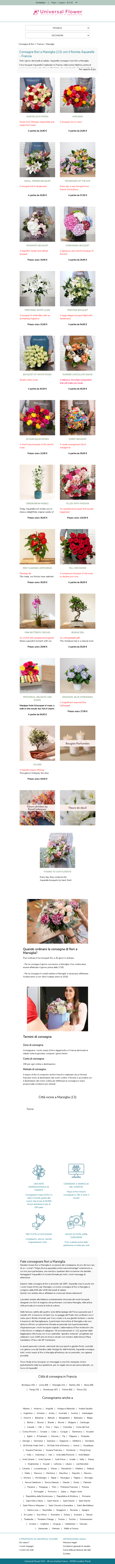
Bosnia (40, 1422)
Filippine (73, 1436)
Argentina (27, 1413)
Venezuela (43, 1528)
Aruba (51, 1413)
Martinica (50, 1473)
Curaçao (64, 1431)
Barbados (78, 1417)
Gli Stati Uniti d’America (58, 1445)
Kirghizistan (33, 1464)
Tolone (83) (67, 1389)
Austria (74, 1413)
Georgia (26, 1440)
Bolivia (30, 1422)
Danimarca (77, 1431)
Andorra (37, 1408)
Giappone (63, 1440)
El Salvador (42, 1436)
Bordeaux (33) (28, 1385)
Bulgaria (72, 1422)
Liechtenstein (82, 1464)
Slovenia (74, 1510)
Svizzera (78, 1514)
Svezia (67, 1514)
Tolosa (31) (82, 1389)
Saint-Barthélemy (85, 1505)
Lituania (26, 1468)
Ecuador (90, 1431)
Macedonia (66, 1468)
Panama (31, 1487)
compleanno (70, 1265)
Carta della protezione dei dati (77, 1550)
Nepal (53, 1477)
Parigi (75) (34, 1389)
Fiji (63, 1436)
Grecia (76, 1445)
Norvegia (88, 1477)
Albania (26, 1408)
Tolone (30, 1109)
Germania (38, 1440)
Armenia (40, 1413)
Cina (48, 1427)
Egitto (30, 1436)
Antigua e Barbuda (66, 1408)
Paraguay (43, 1487)
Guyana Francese (34, 1450)
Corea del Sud (82, 1427)
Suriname (55, 1514)
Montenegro (41, 1477)
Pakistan (87, 1482)
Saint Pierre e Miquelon (33, 1505)
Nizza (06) (88, 1385)
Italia (82, 1459)
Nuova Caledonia (33, 1482)
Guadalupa (88, 1445)
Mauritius (63, 1473)
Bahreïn (51, 1417)
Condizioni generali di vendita (76, 1546)
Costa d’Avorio (29, 1431)
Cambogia (84, 1422)
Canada (30, 1427)
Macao (54, 1468)
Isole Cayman (44, 1459)
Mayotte (76, 1473)
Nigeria (77, 1477)
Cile (40, 1427)
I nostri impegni (26, 1546)
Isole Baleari (84, 1454)
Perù (54, 1487)
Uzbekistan (70, 1523)
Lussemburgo (40, 1468)
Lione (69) (43, 1385)
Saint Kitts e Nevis (34, 1500)
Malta (27, 1473)
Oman (76, 1482)
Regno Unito (76, 1491)
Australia (63, 1413)
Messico (87, 1473)
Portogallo (39, 1491)
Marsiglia (50, 44)
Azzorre (27, 1417)
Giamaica (51, 1440)
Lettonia (57, 1464)
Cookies (66, 1553)
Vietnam (56, 1528)
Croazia (43, 1431)
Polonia (85, 1487)
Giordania (89, 1440)
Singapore (61, 1510)
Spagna (85, 1510)
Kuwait (46, 1464)
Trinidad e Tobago (45, 1519)
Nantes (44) (74, 1385)
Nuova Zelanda (52, 1482)
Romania (86, 1496)
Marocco (38, 1473)
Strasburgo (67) (50, 1389)
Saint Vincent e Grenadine (61, 1505)
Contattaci (40, 2)
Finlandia (85, 1436)
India (29, 1454)
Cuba (53, 1431)
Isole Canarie (28, 1459)
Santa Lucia (32, 1510)
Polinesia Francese (69, 1487)
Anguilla (49, 1408)
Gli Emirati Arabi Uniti (33, 1445)
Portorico (52, 1491)
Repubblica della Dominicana (39, 1496)
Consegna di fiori (26, 44)
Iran (50, 1454)
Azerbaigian (87, 1413)
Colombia (67, 1427)
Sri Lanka (28, 1514)
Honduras (70, 1450)
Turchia (72, 1519)
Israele (72, 1459)
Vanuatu (83, 1523)
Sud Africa (42, 1514)
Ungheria (44, 1523)
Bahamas (39, 1417)
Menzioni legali (70, 1542)
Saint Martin (53, 1500)
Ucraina (32, 1523)
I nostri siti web (26, 1550)
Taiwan (89, 1514)
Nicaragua (65, 1477)
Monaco (27, 1477)
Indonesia (39, 1454)
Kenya (91, 1459)
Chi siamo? (24, 1542)
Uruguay (57, 1523)
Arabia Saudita (85, 1408)
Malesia (90, 1468)
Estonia (54, 1436)
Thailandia (28, 1519)
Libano (69, 1464)
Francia (40, 44)
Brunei (61, 1422)
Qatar (63, 1491)
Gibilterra (76, 1440)
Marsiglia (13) (58, 1385)
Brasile (51, 1422)
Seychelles (47, 1510)
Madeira (79, 1468)
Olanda (66, 1482)
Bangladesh (64, 1417)
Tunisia (61, 1519)
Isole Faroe (60, 1459)
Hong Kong (85, 1450)
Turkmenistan (86, 1519)
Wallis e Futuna (71, 1528)
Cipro (56, 1427)
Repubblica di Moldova (67, 1496)
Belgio (90, 1417)
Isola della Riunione (65, 1454)
